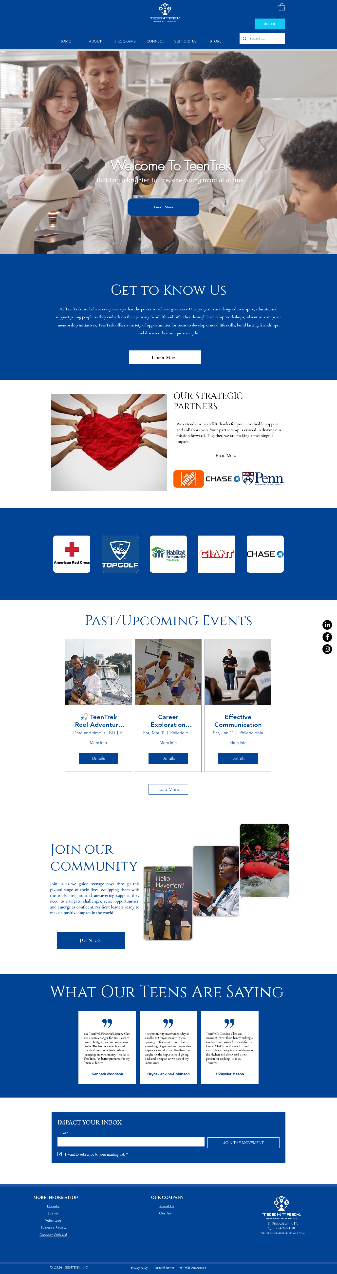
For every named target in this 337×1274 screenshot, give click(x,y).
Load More (168, 789)
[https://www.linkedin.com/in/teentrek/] (327, 625)
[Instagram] (327, 649)
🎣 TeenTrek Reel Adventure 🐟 (98, 721)
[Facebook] (327, 637)
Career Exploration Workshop (168, 721)
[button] (282, 7)
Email (63, 1133)
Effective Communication (238, 721)
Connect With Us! (53, 1234)
